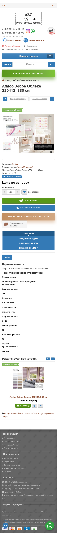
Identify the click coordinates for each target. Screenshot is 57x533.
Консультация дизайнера (28, 74)
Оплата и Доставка (14, 49)
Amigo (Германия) (46, 413)
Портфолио (32, 46)
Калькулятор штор (12, 465)
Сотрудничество (11, 448)
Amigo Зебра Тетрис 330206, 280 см (28, 397)
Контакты (33, 49)
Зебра (15, 164)
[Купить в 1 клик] (34, 406)
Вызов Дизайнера (28, 243)
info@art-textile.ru (36, 40)
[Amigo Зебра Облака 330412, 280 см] (28, 133)
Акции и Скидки (12, 46)
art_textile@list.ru (13, 492)
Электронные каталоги (14, 468)
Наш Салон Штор (28, 248)
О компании (9, 438)
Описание (28, 233)
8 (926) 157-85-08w (13, 488)
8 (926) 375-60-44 (12, 485)
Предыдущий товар (18, 99)
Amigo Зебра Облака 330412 (17, 413)
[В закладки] (24, 192)
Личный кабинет (11, 445)
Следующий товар (40, 99)
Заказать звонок (14, 40)
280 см (34, 413)
